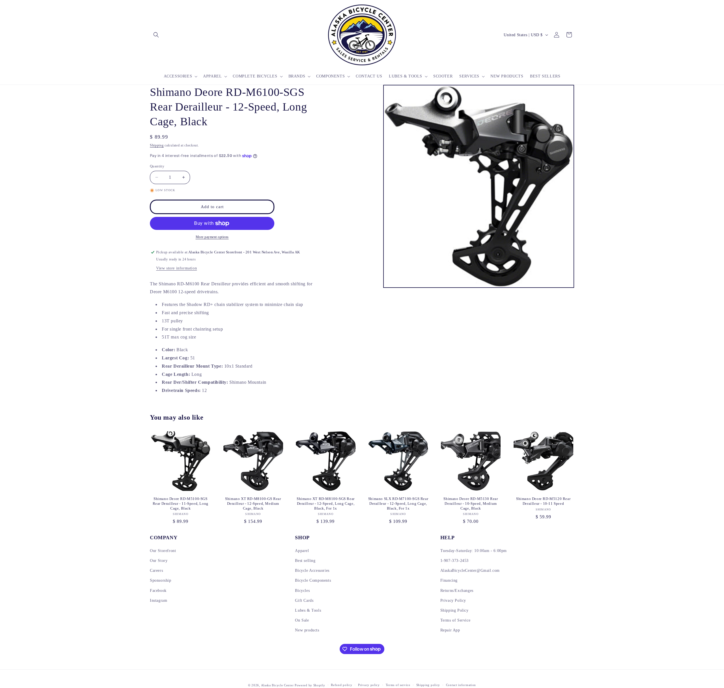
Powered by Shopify (310, 685)
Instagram (158, 600)
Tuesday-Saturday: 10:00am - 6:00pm (473, 551)
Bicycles (302, 590)
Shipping (157, 145)
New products (307, 630)
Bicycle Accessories (312, 570)
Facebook (158, 590)
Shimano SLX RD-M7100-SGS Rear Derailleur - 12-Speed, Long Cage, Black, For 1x (398, 503)
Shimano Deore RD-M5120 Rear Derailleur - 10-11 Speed (543, 501)
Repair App (450, 630)
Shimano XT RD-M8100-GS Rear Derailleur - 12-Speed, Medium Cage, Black (253, 503)
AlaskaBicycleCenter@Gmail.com (470, 570)
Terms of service (398, 685)
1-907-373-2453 (454, 560)
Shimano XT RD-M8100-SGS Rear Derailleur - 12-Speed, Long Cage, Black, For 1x (326, 503)
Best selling (305, 560)
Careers (156, 570)
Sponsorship (160, 580)
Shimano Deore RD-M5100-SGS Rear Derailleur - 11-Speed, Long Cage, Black (180, 503)
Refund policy (341, 685)
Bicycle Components (313, 580)
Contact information (461, 685)
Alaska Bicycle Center (277, 685)
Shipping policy (428, 685)
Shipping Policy (454, 610)
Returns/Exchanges (456, 590)
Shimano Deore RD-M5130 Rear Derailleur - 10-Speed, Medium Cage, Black (470, 503)
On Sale (302, 620)
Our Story (158, 560)
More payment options (212, 237)
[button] (156, 35)
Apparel (302, 551)
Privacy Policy (453, 600)
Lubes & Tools (308, 610)
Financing (449, 580)
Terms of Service (455, 620)
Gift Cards (304, 600)
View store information (176, 268)
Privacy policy (369, 685)
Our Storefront (163, 551)
